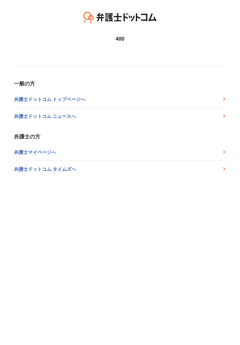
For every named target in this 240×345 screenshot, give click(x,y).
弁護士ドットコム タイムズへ (45, 168)
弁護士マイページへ (35, 152)
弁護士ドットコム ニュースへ (45, 116)
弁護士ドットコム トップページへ (49, 99)
